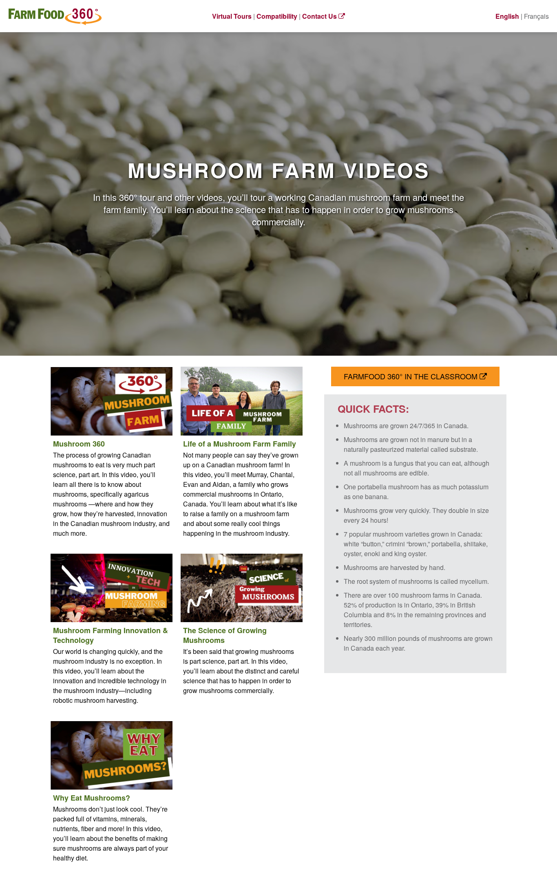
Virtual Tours (232, 16)
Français (536, 16)
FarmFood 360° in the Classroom (412, 376)
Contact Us (320, 16)
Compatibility (276, 16)
